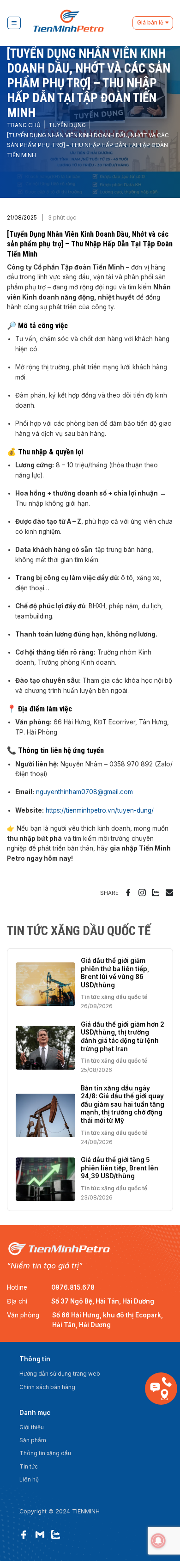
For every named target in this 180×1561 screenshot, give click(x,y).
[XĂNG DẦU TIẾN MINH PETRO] (80, 23)
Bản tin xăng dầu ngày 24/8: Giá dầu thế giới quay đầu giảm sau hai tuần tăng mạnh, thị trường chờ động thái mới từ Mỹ (122, 1104)
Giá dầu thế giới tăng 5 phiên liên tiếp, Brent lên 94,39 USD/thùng (119, 1168)
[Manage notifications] (158, 1540)
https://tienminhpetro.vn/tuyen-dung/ (100, 810)
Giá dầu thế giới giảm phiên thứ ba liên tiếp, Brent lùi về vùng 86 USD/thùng (115, 973)
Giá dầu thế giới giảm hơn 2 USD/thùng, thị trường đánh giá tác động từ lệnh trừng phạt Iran (122, 1037)
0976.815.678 (73, 1287)
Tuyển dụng (67, 125)
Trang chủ (24, 125)
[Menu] (13, 23)
